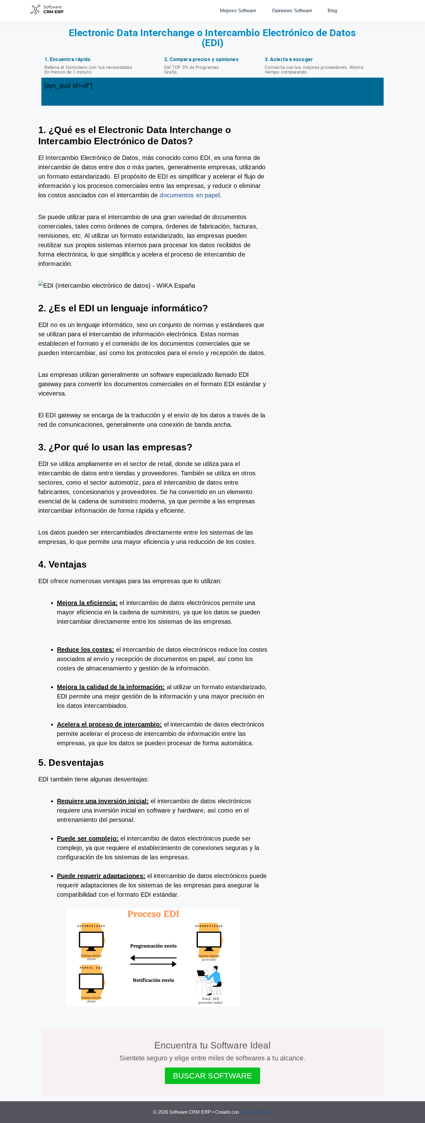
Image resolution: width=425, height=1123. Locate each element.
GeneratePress (256, 1112)
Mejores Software (238, 10)
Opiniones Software (292, 10)
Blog (332, 10)
